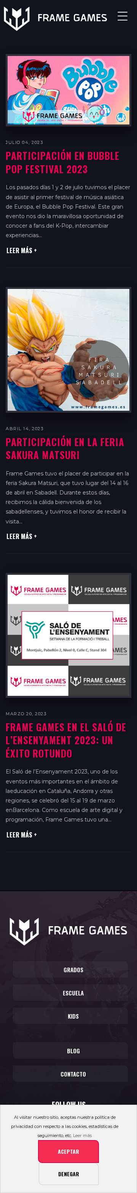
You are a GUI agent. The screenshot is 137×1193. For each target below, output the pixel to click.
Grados (73, 969)
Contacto (73, 1074)
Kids (73, 1016)
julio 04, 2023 (24, 142)
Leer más (82, 1135)
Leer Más (20, 250)
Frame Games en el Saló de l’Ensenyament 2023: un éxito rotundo (66, 740)
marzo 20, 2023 (26, 713)
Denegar (68, 1174)
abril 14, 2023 (24, 428)
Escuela (73, 993)
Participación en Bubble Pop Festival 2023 (62, 162)
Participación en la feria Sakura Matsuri (65, 448)
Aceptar (68, 1151)
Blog (73, 1050)
